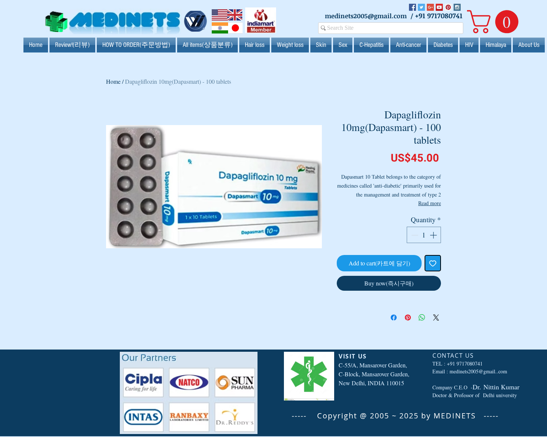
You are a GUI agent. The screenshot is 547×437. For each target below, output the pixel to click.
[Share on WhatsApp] (422, 317)
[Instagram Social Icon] (457, 7)
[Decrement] (414, 235)
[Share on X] (436, 317)
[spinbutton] (424, 235)
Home (113, 81)
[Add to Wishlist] (433, 263)
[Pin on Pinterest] (407, 317)
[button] (495, 21)
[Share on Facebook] (393, 317)
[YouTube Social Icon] (439, 7)
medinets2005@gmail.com (366, 16)
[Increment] (434, 235)
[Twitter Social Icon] (421, 7)
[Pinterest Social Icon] (448, 7)
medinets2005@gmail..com (478, 371)
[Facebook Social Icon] (412, 7)
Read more (429, 203)
